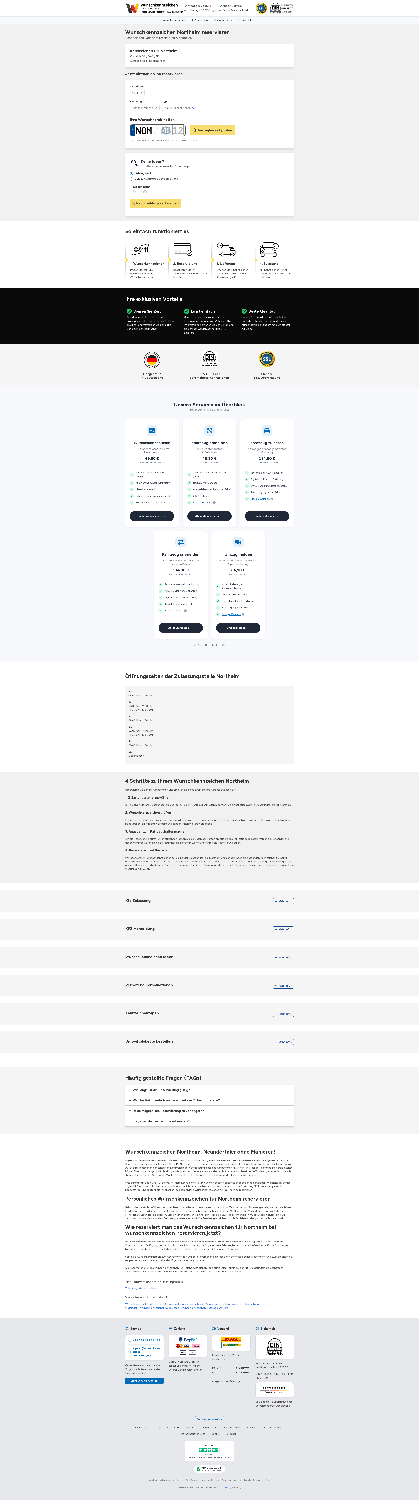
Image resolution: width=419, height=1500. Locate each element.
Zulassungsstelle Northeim (141, 1288)
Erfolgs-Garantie (202, 502)
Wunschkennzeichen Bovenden (223, 1304)
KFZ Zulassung (199, 20)
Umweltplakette (247, 20)
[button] (209, 1090)
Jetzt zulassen (267, 516)
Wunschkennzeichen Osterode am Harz (204, 1307)
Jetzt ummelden (180, 627)
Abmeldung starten (209, 516)
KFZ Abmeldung (223, 20)
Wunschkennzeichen (174, 20)
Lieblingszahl (142, 187)
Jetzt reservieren (152, 516)
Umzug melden (238, 627)
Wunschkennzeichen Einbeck (186, 1304)
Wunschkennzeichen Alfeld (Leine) (145, 1304)
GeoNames (224, 1488)
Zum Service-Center (144, 1380)
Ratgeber (231, 1433)
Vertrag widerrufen (209, 1419)
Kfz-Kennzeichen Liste (192, 1433)
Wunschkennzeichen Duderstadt (159, 1307)
